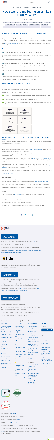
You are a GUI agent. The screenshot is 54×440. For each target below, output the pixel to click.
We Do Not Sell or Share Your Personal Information (46, 347)
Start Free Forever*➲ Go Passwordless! (8, 236)
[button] (52, 2)
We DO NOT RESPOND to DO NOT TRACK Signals (46, 359)
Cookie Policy (44, 343)
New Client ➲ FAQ (5, 356)
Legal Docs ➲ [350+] (6, 332)
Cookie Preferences (45, 363)
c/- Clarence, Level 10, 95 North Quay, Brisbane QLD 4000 (33, 382)
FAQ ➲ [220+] (18, 323)
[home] (4, 2)
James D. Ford (17, 194)
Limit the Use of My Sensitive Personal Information (46, 353)
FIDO (33, 241)
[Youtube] (45, 323)
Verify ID (3, 367)
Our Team (3, 353)
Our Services (4, 351)
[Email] (32, 215)
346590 (18, 419)
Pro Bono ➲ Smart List (20, 378)
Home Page (4, 323)
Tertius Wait (22, 288)
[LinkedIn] (42, 323)
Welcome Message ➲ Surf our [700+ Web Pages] (6, 328)
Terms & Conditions (46, 338)
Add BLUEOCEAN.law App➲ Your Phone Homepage (10, 297)
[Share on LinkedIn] (28, 215)
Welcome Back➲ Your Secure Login (8, 274)
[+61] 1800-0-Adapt (32, 326)
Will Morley (13, 413)
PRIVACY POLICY (45, 340)
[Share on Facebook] (21, 215)
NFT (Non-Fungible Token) (36, 149)
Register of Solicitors (16, 422)
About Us (3, 341)
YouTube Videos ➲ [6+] (20, 354)
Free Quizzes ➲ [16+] (20, 351)
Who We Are (4, 344)
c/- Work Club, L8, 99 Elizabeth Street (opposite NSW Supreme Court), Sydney (33, 368)
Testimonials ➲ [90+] (6, 334)
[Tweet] (25, 215)
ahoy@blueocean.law (32, 323)
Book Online (31, 329)
